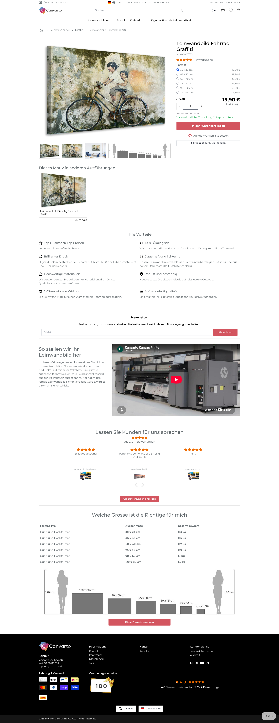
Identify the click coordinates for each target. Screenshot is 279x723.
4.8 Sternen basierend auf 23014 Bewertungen (191, 687)
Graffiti (79, 30)
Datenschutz (96, 658)
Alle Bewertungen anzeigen (139, 498)
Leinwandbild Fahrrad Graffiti (107, 30)
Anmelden (145, 651)
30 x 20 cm (186, 69)
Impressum (95, 654)
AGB (91, 662)
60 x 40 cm (186, 78)
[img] (139, 438)
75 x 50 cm (186, 83)
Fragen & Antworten (201, 651)
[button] (49, 151)
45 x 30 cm (186, 74)
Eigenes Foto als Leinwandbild (171, 20)
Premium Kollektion (130, 20)
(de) (214, 10)
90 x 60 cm (186, 87)
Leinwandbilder (98, 20)
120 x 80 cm (187, 92)
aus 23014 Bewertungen (139, 441)
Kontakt (93, 651)
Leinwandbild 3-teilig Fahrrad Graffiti (59, 213)
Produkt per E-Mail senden (210, 142)
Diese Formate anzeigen (139, 622)
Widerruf (195, 654)
